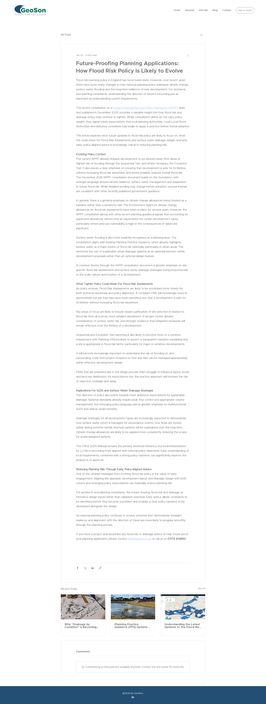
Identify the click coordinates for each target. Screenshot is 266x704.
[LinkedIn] (132, 697)
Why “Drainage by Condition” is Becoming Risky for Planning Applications (80, 626)
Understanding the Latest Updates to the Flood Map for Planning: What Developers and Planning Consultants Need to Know (182, 626)
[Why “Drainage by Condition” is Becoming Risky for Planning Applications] (83, 606)
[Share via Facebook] (77, 568)
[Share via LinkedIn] (92, 568)
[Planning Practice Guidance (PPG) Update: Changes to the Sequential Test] (133, 606)
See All (201, 588)
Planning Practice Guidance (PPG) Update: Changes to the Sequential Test (131, 626)
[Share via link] (100, 568)
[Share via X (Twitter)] (85, 568)
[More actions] (188, 55)
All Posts (66, 34)
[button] (201, 35)
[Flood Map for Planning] (183, 606)
